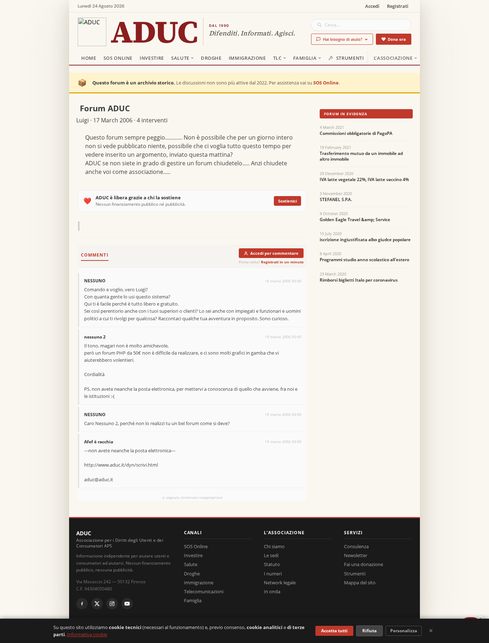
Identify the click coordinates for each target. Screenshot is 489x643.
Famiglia (305, 58)
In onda (272, 591)
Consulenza (356, 546)
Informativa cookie (87, 634)
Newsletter (355, 555)
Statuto (272, 564)
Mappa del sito (360, 582)
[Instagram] (112, 603)
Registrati (397, 6)
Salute (180, 58)
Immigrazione (247, 58)
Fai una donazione (363, 564)
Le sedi (271, 555)
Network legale (280, 582)
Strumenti (350, 58)
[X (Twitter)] (97, 603)
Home (88, 58)
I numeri (273, 573)
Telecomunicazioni (203, 591)
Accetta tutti (334, 631)
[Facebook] (82, 603)
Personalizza (403, 631)
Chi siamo (274, 546)
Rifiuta (369, 631)
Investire (152, 58)
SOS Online (118, 58)
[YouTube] (127, 603)
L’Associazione (393, 58)
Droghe (211, 58)
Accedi (372, 6)
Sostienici (287, 201)
